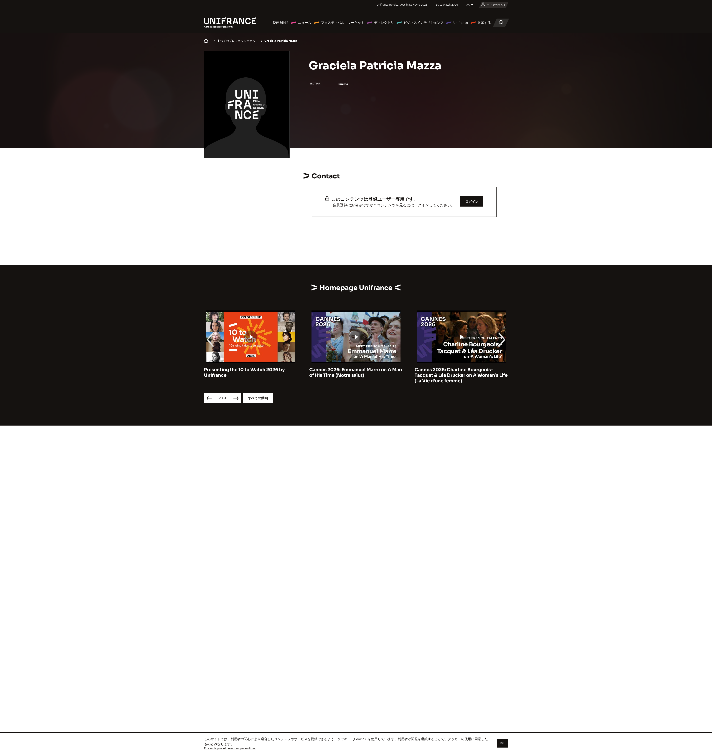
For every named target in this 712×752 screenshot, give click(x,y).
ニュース (304, 22)
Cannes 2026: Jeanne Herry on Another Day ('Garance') (459, 372)
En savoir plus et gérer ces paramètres (230, 748)
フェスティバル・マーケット (342, 22)
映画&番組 (280, 22)
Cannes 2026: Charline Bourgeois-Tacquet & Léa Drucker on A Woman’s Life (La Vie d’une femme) (355, 375)
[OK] (502, 743)
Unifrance (460, 22)
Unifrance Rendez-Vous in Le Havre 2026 (402, 4)
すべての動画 (258, 398)
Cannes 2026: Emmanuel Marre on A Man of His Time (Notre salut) (250, 372)
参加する (484, 22)
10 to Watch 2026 (447, 4)
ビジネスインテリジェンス (424, 22)
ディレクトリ (384, 22)
